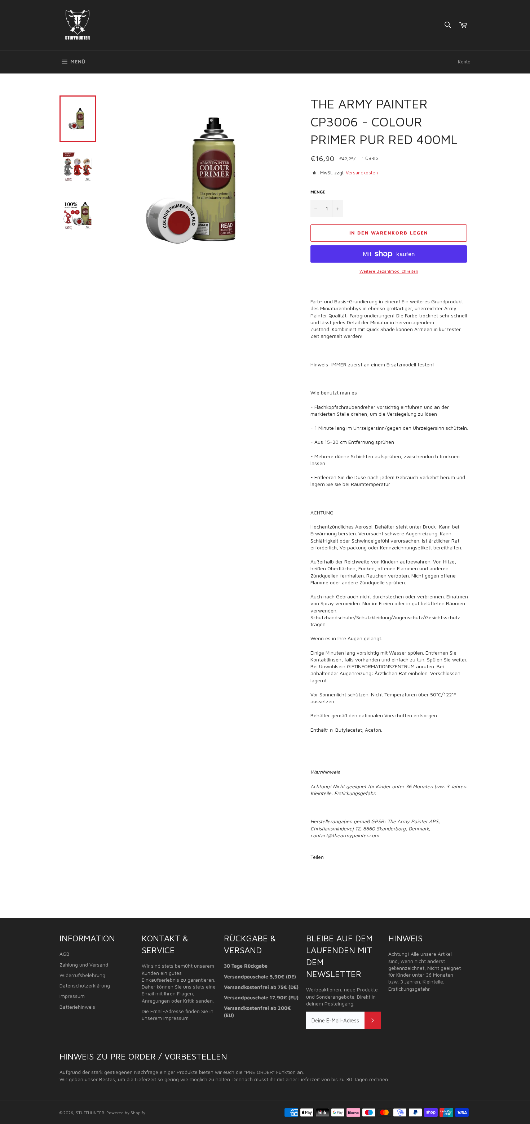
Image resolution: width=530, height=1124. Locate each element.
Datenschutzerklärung (84, 985)
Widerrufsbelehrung (82, 975)
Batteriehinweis (77, 1007)
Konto (464, 61)
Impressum (72, 996)
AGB (64, 954)
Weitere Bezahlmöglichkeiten (388, 271)
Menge (317, 192)
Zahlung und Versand (83, 965)
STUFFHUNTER (90, 1112)
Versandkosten (362, 172)
